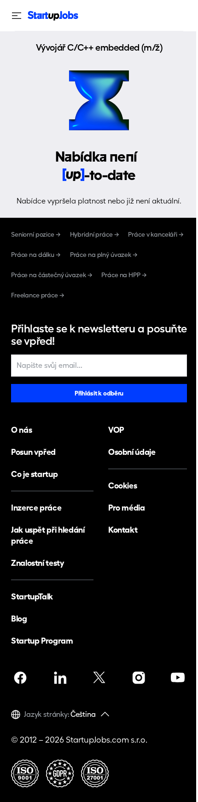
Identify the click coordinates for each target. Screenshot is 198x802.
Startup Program (42, 640)
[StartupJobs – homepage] (53, 16)
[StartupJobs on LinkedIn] (60, 677)
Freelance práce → (37, 295)
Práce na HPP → (123, 275)
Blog (19, 618)
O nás (21, 430)
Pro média (126, 507)
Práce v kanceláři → (155, 234)
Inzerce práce (36, 507)
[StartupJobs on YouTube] (178, 677)
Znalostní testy (37, 563)
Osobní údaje (132, 452)
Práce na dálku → (36, 254)
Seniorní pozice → (36, 234)
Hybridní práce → (94, 234)
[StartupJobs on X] (99, 677)
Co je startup (34, 474)
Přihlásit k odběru (99, 393)
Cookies (122, 485)
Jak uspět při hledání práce (47, 535)
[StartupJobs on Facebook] (20, 677)
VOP (116, 430)
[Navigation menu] (19, 16)
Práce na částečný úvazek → (51, 275)
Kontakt (122, 530)
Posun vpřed (33, 452)
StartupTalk (32, 596)
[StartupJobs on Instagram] (138, 677)
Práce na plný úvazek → (104, 254)
